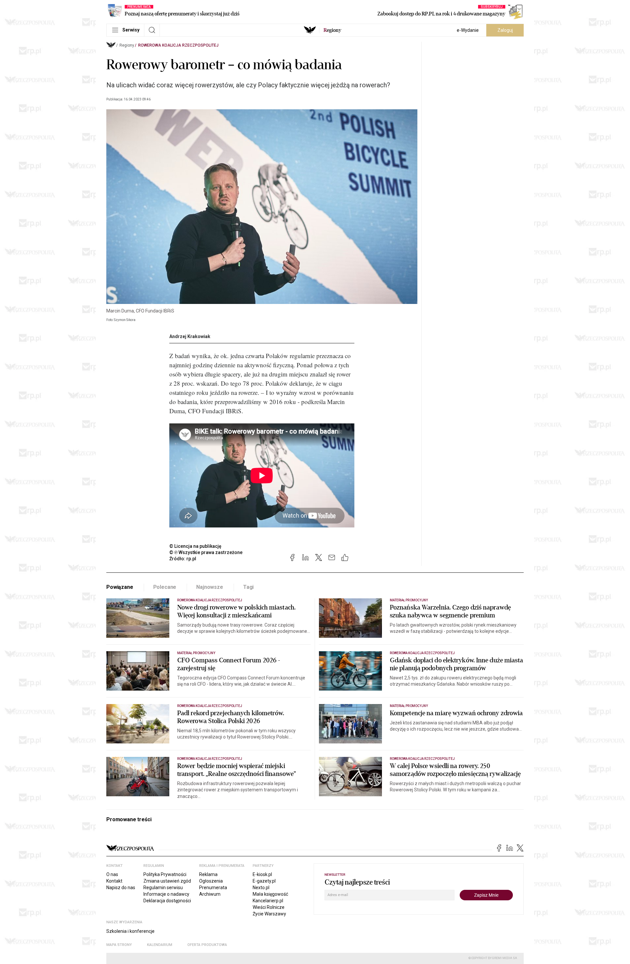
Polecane (165, 587)
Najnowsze (209, 587)
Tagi (248, 587)
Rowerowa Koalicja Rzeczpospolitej (178, 45)
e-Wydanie (468, 30)
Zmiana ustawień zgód (167, 881)
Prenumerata (213, 887)
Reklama (208, 874)
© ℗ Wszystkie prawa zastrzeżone (205, 552)
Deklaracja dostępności (167, 900)
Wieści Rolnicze (268, 907)
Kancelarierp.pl (268, 900)
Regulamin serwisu (163, 887)
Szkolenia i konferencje (130, 931)
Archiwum (209, 894)
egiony (332, 30)
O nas (112, 874)
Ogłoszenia (211, 881)
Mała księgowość (270, 894)
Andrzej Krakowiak (189, 336)
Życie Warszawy (269, 913)
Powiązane (119, 587)
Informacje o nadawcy (166, 894)
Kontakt (114, 881)
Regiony (126, 45)
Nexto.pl (261, 887)
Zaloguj (505, 30)
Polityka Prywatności (164, 874)
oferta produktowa (207, 945)
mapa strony (119, 945)
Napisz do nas (120, 887)
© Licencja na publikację (195, 546)
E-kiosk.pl (262, 874)
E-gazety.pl (264, 881)
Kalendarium (159, 945)
